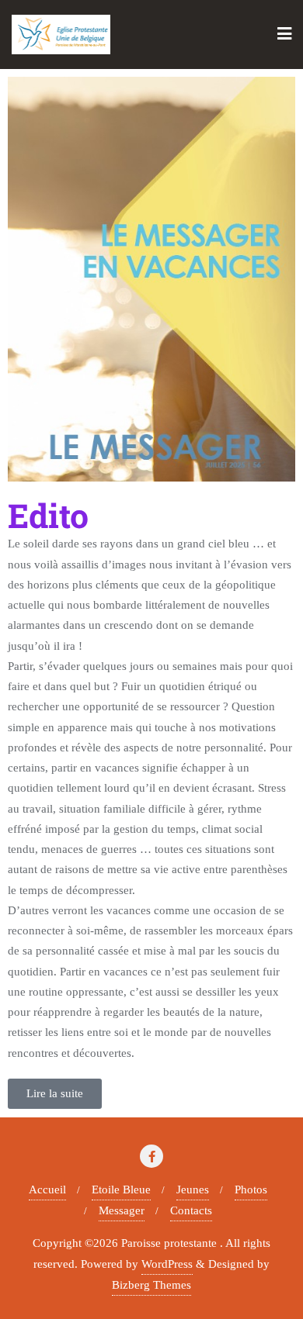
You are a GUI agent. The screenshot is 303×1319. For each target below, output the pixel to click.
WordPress (167, 1264)
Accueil (47, 1189)
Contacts (191, 1210)
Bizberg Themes (151, 1285)
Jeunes (192, 1189)
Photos (251, 1189)
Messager (122, 1210)
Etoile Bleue (121, 1189)
